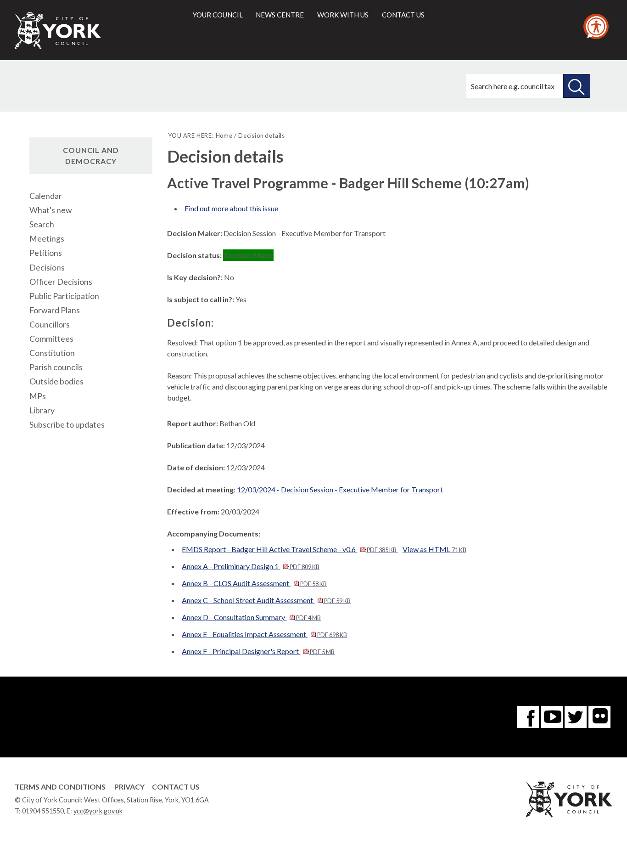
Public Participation (64, 296)
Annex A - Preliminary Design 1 (250, 566)
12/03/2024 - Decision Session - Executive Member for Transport (340, 489)
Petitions (45, 253)
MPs (37, 396)
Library (42, 410)
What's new (50, 210)
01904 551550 (43, 811)
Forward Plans (54, 310)
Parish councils (56, 367)
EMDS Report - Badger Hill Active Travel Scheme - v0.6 (289, 549)
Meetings (46, 238)
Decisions (47, 267)
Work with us (343, 15)
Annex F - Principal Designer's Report (258, 651)
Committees (51, 339)
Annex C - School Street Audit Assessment (266, 600)
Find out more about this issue (231, 208)
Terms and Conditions (60, 786)
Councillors (49, 324)
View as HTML (434, 549)
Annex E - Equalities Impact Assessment (264, 634)
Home (224, 135)
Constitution (52, 353)
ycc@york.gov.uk (98, 811)
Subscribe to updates (67, 424)
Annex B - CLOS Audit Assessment (254, 583)
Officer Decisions (60, 282)
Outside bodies (56, 381)
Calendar (45, 196)
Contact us (403, 15)
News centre (280, 15)
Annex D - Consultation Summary (251, 617)
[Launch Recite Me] (596, 26)
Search (41, 224)
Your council (218, 15)
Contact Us (176, 786)
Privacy (129, 786)
